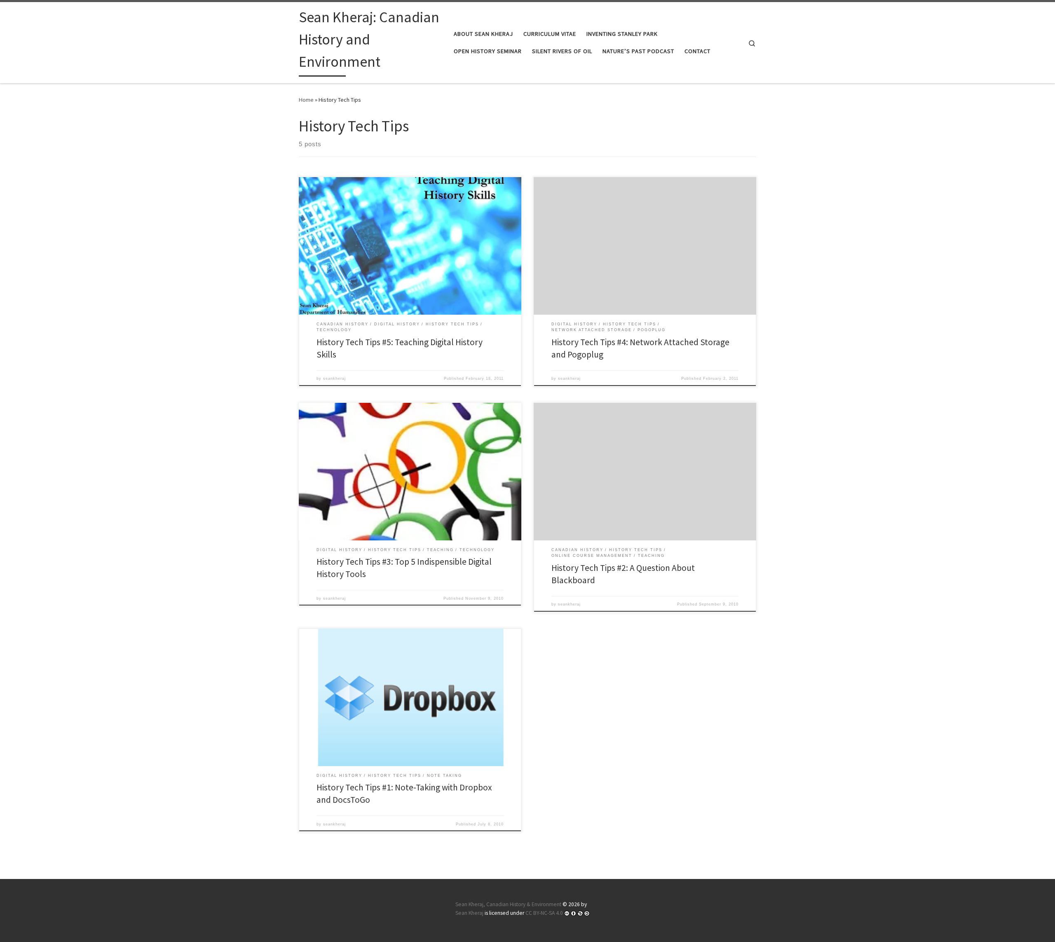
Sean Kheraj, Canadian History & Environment (508, 904)
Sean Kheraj (469, 912)
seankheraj (334, 378)
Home (306, 99)
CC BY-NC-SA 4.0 (544, 912)
